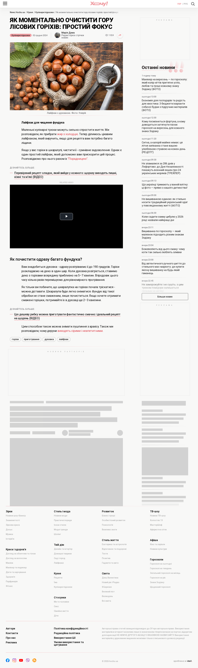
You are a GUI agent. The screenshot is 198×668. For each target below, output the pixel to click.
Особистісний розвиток (113, 520)
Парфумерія (12, 581)
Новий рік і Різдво (110, 582)
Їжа (55, 582)
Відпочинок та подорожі (114, 549)
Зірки (9, 511)
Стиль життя (110, 540)
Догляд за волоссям (16, 558)
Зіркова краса (13, 525)
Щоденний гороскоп (160, 587)
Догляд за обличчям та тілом (21, 553)
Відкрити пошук (193, 4)
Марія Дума (68, 32)
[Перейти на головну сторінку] (99, 3)
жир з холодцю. (67, 134)
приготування (31, 339)
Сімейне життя (61, 611)
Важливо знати (109, 529)
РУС (186, 4)
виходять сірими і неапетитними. (80, 331)
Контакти (12, 633)
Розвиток (108, 511)
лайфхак (63, 339)
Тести (105, 553)
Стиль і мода (62, 511)
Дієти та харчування (16, 572)
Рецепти (58, 578)
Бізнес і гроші (108, 515)
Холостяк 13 (156, 520)
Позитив (106, 558)
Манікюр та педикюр (16, 567)
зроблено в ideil (182, 661)
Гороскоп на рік (158, 578)
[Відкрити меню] (5, 3)
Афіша (154, 540)
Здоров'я (10, 577)
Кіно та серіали (157, 544)
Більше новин (164, 296)
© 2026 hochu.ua (110, 661)
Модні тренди (61, 529)
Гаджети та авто (110, 563)
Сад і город (59, 558)
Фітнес (9, 586)
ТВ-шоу (154, 511)
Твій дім (59, 544)
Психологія (107, 525)
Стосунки (60, 597)
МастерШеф (156, 525)
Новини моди (60, 515)
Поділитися (120, 35)
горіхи (15, 339)
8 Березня (107, 587)
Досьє (9, 529)
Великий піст (108, 591)
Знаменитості (13, 520)
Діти (56, 616)
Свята (106, 573)
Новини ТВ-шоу (158, 515)
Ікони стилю (60, 525)
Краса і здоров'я (16, 549)
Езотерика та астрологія (114, 544)
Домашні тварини (63, 553)
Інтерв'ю (10, 539)
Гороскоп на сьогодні (161, 564)
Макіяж (9, 563)
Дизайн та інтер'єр (63, 549)
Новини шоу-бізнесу (16, 515)
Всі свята (106, 601)
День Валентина (110, 578)
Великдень (107, 596)
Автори (10, 628)
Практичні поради (63, 520)
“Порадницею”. (78, 158)
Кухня (57, 573)
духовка (49, 339)
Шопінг (57, 534)
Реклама (11, 642)
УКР (179, 4)
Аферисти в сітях (158, 529)
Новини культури (158, 549)
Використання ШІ (65, 638)
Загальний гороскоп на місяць (165, 573)
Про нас (11, 638)
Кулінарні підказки (21, 35)
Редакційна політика (67, 633)
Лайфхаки (59, 563)
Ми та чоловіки (61, 602)
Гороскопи (156, 559)
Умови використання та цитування (69, 643)
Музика (9, 534)
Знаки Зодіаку (157, 582)
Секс (56, 606)
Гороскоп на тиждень (161, 568)
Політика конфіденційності (71, 628)
